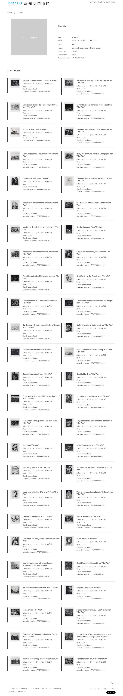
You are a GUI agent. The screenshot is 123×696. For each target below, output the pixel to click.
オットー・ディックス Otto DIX (84, 40)
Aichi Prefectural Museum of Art (103, 689)
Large (113, 2)
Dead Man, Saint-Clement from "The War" (93, 563)
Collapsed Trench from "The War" (36, 178)
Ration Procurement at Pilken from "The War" (41, 587)
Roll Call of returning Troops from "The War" (40, 659)
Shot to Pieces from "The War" (89, 516)
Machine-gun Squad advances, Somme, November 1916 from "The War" (38, 564)
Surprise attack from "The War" (89, 587)
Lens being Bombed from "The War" (37, 467)
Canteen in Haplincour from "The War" (38, 516)
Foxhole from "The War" (32, 610)
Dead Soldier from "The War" (88, 374)
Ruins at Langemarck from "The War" (37, 374)
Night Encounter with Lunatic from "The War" (95, 325)
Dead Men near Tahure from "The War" (92, 659)
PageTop (113, 683)
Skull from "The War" (31, 445)
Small (100, 2)
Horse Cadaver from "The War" (35, 129)
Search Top (11, 13)
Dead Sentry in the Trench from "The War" (93, 276)
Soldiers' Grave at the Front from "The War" (40, 80)
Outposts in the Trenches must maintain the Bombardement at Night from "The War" (94, 635)
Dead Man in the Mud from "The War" (37, 349)
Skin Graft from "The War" (87, 538)
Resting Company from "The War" (90, 227)
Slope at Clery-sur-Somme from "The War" (93, 396)
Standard (106, 2)
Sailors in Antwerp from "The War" (90, 445)
